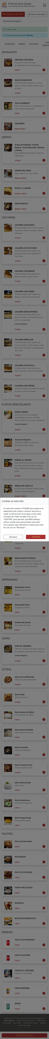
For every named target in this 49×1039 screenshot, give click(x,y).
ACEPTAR (36, 537)
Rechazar (13, 537)
